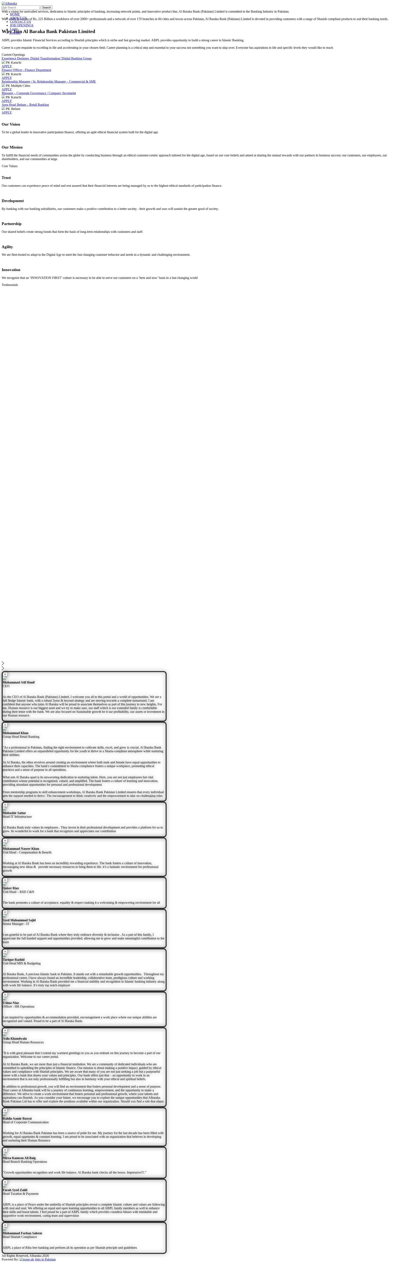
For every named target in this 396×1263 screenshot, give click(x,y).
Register (15, 33)
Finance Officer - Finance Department (26, 70)
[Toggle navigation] (3, 8)
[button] (198, 663)
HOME (15, 14)
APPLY (7, 66)
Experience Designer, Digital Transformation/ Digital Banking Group (47, 58)
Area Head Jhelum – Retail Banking (25, 104)
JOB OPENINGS (21, 25)
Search (46, 7)
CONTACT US (20, 21)
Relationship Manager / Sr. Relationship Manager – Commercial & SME (49, 81)
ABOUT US (18, 18)
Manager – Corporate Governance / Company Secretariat (39, 93)
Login (14, 29)
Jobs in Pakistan (45, 1259)
